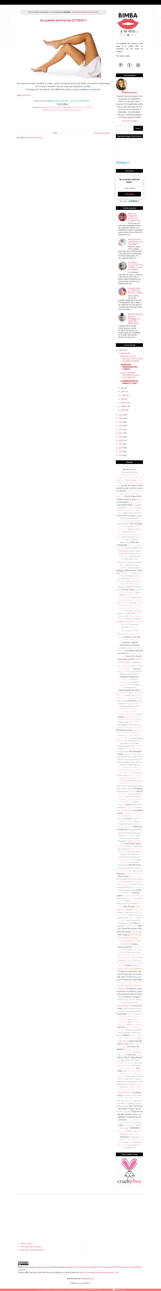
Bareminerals (125, 542)
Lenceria (138, 807)
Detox (130, 693)
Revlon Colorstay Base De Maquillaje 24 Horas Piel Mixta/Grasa (135, 318)
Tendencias (124, 1092)
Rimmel (133, 1030)
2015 (121, 451)
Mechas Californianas (134, 846)
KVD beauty (135, 797)
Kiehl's (139, 791)
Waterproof (137, 1142)
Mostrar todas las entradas (85, 12)
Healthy (131, 765)
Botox (127, 578)
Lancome (130, 807)
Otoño (140, 898)
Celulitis (124, 603)
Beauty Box (135, 553)
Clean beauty (135, 616)
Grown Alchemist (131, 759)
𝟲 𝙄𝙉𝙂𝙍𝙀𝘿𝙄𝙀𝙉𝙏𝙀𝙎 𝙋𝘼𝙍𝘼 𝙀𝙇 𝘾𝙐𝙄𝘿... (129, 382)
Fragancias (121, 746)
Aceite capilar (128, 483)
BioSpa (136, 565)
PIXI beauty (128, 950)
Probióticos (136, 966)
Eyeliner (121, 735)
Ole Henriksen (136, 896)
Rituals (138, 1030)
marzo (124, 403)
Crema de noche (125, 659)
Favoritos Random (124, 738)
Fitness (139, 741)
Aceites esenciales (135, 491)
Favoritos (137, 735)
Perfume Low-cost (136, 915)
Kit (129, 794)
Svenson (139, 1084)
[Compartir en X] (62, 104)
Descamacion (125, 685)
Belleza (57, 107)
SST (119, 1079)
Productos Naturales (132, 979)
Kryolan (128, 797)
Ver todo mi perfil (129, 121)
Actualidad (138, 505)
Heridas (137, 765)
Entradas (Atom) (35, 137)
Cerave (140, 603)
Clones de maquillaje (133, 619)
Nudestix (121, 890)
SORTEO (132, 1068)
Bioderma (129, 565)
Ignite (125, 775)
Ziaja (134, 1147)
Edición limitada (133, 703)
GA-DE (138, 746)
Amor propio (128, 515)
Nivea (129, 884)
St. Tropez (125, 1079)
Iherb (130, 775)
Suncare (140, 1082)
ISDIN (138, 783)
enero (123, 410)
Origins (129, 898)
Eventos (121, 727)
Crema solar (121, 666)
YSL (140, 1145)
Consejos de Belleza (72, 107)
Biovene (136, 568)
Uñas (120, 1125)
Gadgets (120, 749)
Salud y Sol (122, 1043)
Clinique (121, 619)
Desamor (135, 682)
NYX (121, 893)
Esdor (121, 716)
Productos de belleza (129, 968)
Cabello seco (127, 589)
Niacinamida (121, 884)
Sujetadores (132, 1082)
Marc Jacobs (130, 836)
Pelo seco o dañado (128, 908)
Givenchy (120, 757)
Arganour (137, 529)
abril (123, 399)
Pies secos (136, 947)
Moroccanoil (137, 871)
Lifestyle (127, 810)
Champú (122, 605)
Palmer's (120, 901)
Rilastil (127, 1030)
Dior (124, 698)
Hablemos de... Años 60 (133, 762)
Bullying (128, 581)
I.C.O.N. (131, 773)
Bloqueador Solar (133, 570)
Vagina (127, 1128)
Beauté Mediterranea (134, 548)
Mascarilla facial (133, 843)
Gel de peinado (123, 751)
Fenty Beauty (138, 738)
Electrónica (123, 706)
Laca (133, 805)
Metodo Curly (126, 854)
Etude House (137, 725)
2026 (121, 350)
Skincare (127, 1065)
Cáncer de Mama (132, 595)
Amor (119, 515)
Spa (124, 1071)
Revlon (128, 1027)
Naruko (119, 879)
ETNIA (129, 725)
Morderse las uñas (124, 871)
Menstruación (135, 849)
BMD (118, 573)
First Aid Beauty (130, 741)
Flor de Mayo (134, 743)
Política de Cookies (133, 952)
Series (138, 1055)
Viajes (131, 1134)
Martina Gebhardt (132, 838)
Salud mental (135, 1041)
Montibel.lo (137, 868)
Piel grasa (136, 931)
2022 (121, 426)
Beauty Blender (125, 553)
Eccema (132, 700)
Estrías (47, 110)
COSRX (132, 653)
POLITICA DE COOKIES (30, 1247)
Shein (128, 1060)
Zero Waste (127, 1148)
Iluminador (137, 775)
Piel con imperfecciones (69, 110)
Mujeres (120, 873)
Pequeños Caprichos (125, 912)
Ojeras (119, 895)
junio (123, 391)
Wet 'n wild (121, 1145)
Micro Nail (137, 860)
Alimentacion (129, 510)
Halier (121, 765)
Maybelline (121, 846)
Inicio (55, 133)
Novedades (138, 887)
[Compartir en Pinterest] (67, 104)
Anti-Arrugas (136, 523)
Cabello (130, 586)
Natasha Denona (128, 879)
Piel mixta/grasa (127, 937)
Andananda (134, 518)
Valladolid (135, 1128)
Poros (129, 957)
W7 (130, 1142)
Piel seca (130, 940)
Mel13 (120, 849)
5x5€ (123, 480)
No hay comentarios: (80, 101)
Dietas (139, 695)
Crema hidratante (130, 661)
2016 (121, 448)
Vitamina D (135, 1137)
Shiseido (120, 1063)
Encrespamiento (129, 711)
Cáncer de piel (123, 597)
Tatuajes (131, 1087)
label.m (137, 802)
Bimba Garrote (130, 92)
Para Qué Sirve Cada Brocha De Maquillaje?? (135, 241)
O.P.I (125, 893)
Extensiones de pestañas (129, 733)
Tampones (124, 1087)
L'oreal (129, 799)
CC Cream (136, 600)
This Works (137, 1095)
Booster (122, 578)
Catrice (121, 600)
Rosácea (119, 1035)
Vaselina (120, 1131)
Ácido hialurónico (133, 496)
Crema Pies (135, 662)
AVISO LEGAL (26, 1243)
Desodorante (122, 693)
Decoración (134, 674)
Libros (119, 810)
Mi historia (134, 857)
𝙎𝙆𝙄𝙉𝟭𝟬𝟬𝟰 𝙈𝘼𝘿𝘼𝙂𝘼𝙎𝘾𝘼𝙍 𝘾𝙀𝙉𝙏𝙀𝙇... (129, 367)
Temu (138, 1089)
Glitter (135, 757)
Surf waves (131, 1084)
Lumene (123, 819)
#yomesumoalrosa (128, 475)
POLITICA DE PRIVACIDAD (32, 1250)
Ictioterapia (138, 773)
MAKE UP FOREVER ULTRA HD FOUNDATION (134, 217)
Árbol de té (122, 529)
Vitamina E (122, 1140)
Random (131, 1019)
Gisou (139, 754)
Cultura (133, 671)
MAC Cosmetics (126, 821)
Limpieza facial (129, 813)
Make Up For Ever (133, 824)
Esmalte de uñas (125, 719)
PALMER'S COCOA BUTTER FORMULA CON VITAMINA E (135, 266)
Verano (124, 1133)
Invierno (131, 783)
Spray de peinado (134, 1071)
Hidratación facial (129, 767)
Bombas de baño (133, 576)
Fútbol (132, 746)
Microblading (123, 865)
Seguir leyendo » (23, 95)
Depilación (133, 676)
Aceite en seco (128, 485)
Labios (128, 804)
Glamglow (128, 757)
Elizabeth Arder (134, 706)
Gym (122, 762)
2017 (121, 444)
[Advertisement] (63, 122)
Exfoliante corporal (133, 727)
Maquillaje (130, 832)
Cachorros (139, 590)
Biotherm (123, 568)
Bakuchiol (130, 537)
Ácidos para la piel (126, 499)
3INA (118, 480)
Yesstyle (135, 1145)
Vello (139, 1131)
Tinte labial (121, 1101)
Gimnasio (127, 754)
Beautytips (133, 556)
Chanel (121, 611)
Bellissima (132, 562)
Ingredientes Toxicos (134, 781)
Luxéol (134, 819)
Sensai (124, 1055)
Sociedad (123, 1068)
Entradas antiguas (102, 133)
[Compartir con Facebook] (64, 104)
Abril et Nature (131, 480)
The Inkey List (128, 1095)
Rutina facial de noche (127, 1038)
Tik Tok (120, 1098)
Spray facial (122, 1074)
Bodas (134, 573)
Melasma (125, 849)
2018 (121, 440)
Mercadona (122, 852)
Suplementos (121, 1084)
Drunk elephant (122, 701)
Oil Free (136, 892)
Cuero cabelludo (125, 669)
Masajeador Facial (125, 841)
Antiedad (122, 526)
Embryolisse (134, 709)
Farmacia (128, 735)
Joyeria (130, 789)
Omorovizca (121, 898)
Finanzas (120, 741)
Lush (129, 818)
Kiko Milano (123, 794)
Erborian (139, 714)
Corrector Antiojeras (129, 640)
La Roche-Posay (126, 802)
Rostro (126, 1035)
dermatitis (134, 679)
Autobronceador (124, 534)
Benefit (138, 562)
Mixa (124, 868)
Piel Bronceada (130, 926)
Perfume (124, 915)
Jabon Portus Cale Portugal (126, 786)
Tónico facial (134, 1108)
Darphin (139, 671)
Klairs (132, 794)
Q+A (141, 1014)
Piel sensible (130, 942)
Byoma (136, 584)
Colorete (123, 624)
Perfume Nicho (123, 918)
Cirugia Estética (130, 613)
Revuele (121, 1030)
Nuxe (138, 890)
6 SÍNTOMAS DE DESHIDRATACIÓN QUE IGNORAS (130, 375)
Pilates (121, 949)
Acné (139, 499)
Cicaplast (120, 613)
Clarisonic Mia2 (123, 616)
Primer (128, 965)
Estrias (119, 725)
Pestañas (122, 920)
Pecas (128, 904)
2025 (121, 415)
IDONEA (120, 775)
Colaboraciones (125, 621)
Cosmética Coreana (129, 645)
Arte (129, 532)
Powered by (123, 201)
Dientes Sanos (130, 695)
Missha (119, 868)
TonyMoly (120, 1112)
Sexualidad (136, 1057)
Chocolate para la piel (132, 611)
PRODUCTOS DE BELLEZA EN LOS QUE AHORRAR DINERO (132, 358)
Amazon (138, 513)
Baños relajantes (132, 540)
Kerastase (124, 791)
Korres (121, 797)
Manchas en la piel (125, 827)
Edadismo (122, 704)
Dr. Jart (139, 698)
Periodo (132, 918)
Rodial (133, 1033)
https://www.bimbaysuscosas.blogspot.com (99, 1272)
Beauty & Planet (135, 551)
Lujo (118, 819)
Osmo (135, 898)
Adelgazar (121, 508)
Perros (138, 918)
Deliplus (124, 676)
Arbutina (131, 529)
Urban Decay (129, 1125)
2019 (121, 437)
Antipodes (130, 526)
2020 (121, 433)
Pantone (127, 901)
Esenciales (136, 717)
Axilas (124, 537)
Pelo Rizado (129, 906)
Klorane (138, 794)
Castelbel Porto (136, 598)
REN (128, 1025)
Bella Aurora (133, 559)
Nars (139, 876)
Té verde (131, 1089)
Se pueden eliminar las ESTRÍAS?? (63, 20)
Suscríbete (129, 194)
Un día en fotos (128, 1123)
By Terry (130, 584)
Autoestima (137, 534)
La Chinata (137, 799)
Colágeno (138, 622)
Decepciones (125, 674)
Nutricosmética (130, 890)
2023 (121, 422)
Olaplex (126, 896)
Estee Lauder (123, 722)
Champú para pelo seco (129, 608)
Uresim (138, 1125)
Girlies (134, 754)
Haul (125, 765)
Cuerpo (88, 107)
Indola (121, 778)
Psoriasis (130, 1014)
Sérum (127, 1057)
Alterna (126, 513)
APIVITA (137, 526)
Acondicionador (125, 505)
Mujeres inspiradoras (133, 873)
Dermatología (126, 682)
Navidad (120, 881)
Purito (137, 1014)
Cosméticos (123, 653)
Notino (128, 887)
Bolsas (124, 576)
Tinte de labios (135, 1098)
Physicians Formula (125, 923)
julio (123, 388)
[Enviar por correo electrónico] (58, 104)
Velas (135, 1131)
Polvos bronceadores (126, 955)
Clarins (139, 613)
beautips (47, 107)
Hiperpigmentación (126, 770)
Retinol (121, 1027)
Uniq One (138, 1123)
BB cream (121, 548)
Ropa (138, 1033)
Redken (129, 1022)
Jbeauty (124, 789)
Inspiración (123, 783)
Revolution (136, 1027)
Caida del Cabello (126, 592)
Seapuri (131, 1044)
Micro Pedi (124, 862)
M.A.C (140, 818)
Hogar (138, 770)
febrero (124, 406)
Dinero (119, 698)
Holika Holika (122, 773)
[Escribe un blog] (60, 104)
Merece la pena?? (134, 852)
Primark (121, 965)
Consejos (134, 627)
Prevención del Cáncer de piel (129, 963)
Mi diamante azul (87, 1279)
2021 (121, 429)
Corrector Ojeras (129, 642)
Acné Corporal (136, 502)
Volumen (125, 1142)
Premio (129, 960)
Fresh (128, 746)
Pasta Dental (121, 904)
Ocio (129, 893)
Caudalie (128, 600)
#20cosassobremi (129, 467)
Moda (129, 867)
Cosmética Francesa (124, 648)
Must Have (123, 876)
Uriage (121, 1128)
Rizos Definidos (125, 1033)
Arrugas (125, 532)
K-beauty (137, 788)
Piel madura (124, 934)
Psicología (121, 1014)
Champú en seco (133, 605)
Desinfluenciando (129, 687)
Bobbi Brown (126, 573)
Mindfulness (135, 865)
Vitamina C (125, 1137)
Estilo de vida (134, 722)
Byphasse (121, 587)
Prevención (136, 960)
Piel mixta (135, 934)
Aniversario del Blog (127, 521)
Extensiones (137, 730)
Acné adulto (123, 502)
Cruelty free (135, 665)
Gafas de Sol (129, 748)
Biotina (130, 568)
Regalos (136, 1022)
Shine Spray (135, 1060)
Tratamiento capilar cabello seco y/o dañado (130, 1114)
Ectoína (139, 701)
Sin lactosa (138, 1063)
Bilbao (122, 565)
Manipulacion (133, 829)
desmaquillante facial (129, 690)
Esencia (127, 717)
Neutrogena (137, 881)
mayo (123, 395)
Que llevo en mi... (126, 1016)
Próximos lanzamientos (132, 1011)
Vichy (136, 1134)
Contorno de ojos (132, 637)
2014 (121, 455)
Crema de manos (133, 656)
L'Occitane (121, 799)
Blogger (120, 570)
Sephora (131, 1054)
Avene (119, 537)
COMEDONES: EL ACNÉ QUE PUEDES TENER (135, 290)
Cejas (118, 603)
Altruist (132, 513)
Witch (129, 1145)
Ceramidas (132, 603)
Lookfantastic (129, 816)
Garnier (139, 748)
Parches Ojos (136, 901)
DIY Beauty (132, 698)
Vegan (128, 1130)
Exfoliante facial (124, 730)
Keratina (132, 791)
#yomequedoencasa (129, 472)
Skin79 (120, 1065)
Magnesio (122, 824)
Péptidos (138, 910)
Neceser (128, 882)
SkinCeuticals (136, 1066)
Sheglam (122, 1060)
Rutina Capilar (136, 1035)
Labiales (120, 805)
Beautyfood (123, 556)
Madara (136, 821)
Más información (121, 1290)
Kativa (118, 791)
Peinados (134, 904)
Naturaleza (139, 879)
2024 (121, 418)
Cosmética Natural (133, 650)
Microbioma (134, 862)
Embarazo (123, 709)
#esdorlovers (129, 469)
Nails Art (132, 876)
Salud (125, 1040)
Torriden (127, 1112)
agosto (124, 353)
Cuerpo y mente (123, 671)
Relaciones (121, 1024)
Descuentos (135, 685)
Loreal (138, 816)
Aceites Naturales (126, 494)
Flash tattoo (124, 743)
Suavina (124, 1082)
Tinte (126, 1098)
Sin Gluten (129, 1063)
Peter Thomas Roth (133, 920)
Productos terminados (128, 1004)
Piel (54, 110)
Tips (130, 1106)
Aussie (134, 532)
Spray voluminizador (134, 1076)
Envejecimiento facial (126, 714)
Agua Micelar (131, 508)
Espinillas (137, 719)
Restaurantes (136, 1024)
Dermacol (125, 679)
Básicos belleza (135, 545)
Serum (120, 1057)
